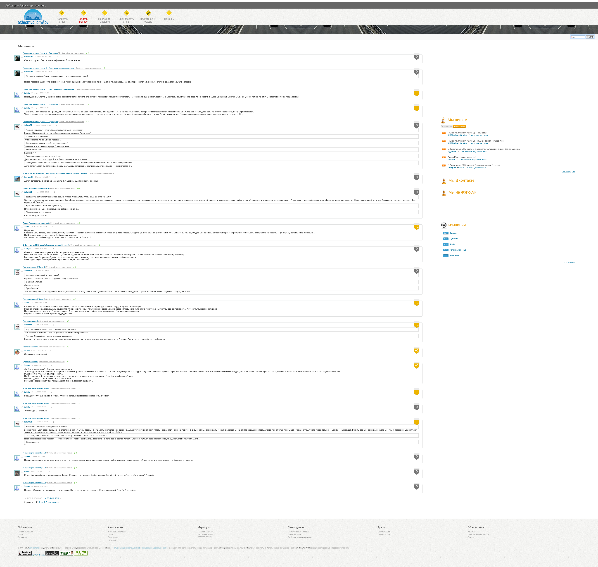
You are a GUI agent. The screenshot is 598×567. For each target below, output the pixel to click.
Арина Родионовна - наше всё (36, 188)
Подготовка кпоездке (147, 20)
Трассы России (384, 531)
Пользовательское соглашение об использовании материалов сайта (140, 548)
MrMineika (28, 56)
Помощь (169, 19)
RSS (573, 172)
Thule (451, 244)
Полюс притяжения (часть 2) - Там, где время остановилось (48, 68)
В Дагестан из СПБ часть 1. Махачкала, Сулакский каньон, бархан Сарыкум (55, 173)
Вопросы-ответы (294, 534)
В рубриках (22, 537)
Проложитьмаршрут (104, 20)
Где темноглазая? (30, 321)
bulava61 (28, 125)
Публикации (447, 126)
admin (26, 471)
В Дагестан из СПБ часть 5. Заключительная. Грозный (46, 245)
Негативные (112, 540)
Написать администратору (478, 534)
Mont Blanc (454, 255)
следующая (52, 498)
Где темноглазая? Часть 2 (34, 267)
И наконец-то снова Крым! (34, 453)
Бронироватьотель (126, 20)
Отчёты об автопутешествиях (71, 53)
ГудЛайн (453, 239)
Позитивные (113, 537)
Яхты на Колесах (457, 250)
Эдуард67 (28, 177)
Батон (27, 350)
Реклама (471, 531)
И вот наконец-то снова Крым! (36, 388)
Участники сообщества (117, 531)
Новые (20, 534)
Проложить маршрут (206, 531)
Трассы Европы (384, 534)
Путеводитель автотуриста (298, 531)
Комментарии (459, 126)
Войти (9, 5)
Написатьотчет (62, 20)
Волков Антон (34, 548)
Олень (27, 93)
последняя (53, 502)
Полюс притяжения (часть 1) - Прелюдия (40, 53)
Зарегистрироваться (33, 5)
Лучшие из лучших (25, 531)
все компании (570, 262)
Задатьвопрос (83, 20)
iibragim (27, 248)
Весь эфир (566, 172)
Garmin (452, 233)
